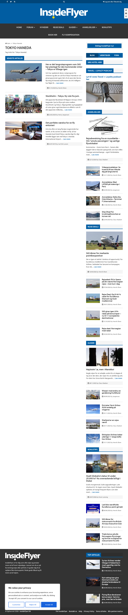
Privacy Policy (89, 611)
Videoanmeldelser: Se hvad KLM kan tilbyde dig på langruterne (111, 169)
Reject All (32, 604)
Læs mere (59, 83)
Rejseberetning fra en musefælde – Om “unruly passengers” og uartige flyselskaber (103, 141)
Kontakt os (73, 611)
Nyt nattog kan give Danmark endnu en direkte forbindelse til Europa (111, 580)
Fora (116, 55)
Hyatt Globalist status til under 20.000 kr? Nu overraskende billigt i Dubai (103, 478)
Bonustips (93, 449)
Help (80, 611)
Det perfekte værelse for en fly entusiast (60, 124)
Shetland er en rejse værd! (110, 421)
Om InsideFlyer (61, 611)
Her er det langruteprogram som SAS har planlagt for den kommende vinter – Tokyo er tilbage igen (64, 67)
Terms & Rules (101, 611)
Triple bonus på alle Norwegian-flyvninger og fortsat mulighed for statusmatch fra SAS (112, 537)
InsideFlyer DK (25, 611)
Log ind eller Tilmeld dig (113, 2)
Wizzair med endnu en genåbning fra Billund (111, 391)
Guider (91, 343)
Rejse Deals (93, 226)
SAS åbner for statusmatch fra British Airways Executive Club (112, 521)
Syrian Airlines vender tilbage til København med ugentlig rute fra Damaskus (111, 563)
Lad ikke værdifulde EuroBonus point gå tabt (112, 505)
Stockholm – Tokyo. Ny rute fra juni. (62, 96)
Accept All (49, 604)
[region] (32, 597)
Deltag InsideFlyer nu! (104, 46)
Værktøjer (105, 55)
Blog (92, 55)
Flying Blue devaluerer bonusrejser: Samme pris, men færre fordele (112, 596)
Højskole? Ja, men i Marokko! (100, 369)
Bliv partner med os (115, 611)
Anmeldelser (94, 112)
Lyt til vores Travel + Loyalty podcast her (103, 78)
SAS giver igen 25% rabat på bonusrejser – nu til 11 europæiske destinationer (111, 314)
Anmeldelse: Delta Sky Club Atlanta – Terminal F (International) (112, 199)
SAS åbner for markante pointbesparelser (97, 254)
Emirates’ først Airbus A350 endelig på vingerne (111, 407)
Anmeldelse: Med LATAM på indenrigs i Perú (111, 184)
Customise (16, 604)
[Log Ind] (126, 16)
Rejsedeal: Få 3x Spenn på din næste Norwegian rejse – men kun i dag (112, 281)
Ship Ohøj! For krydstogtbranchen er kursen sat (111, 214)
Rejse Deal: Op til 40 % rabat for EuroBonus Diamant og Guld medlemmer (111, 297)
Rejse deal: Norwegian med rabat (111, 329)
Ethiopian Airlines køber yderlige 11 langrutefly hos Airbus (112, 436)
